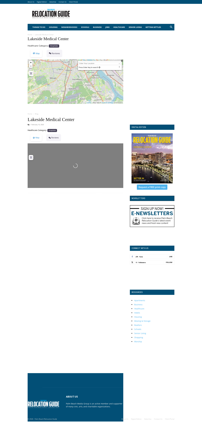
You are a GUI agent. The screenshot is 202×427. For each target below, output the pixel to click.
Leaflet (88, 103)
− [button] (31, 66)
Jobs (107, 27)
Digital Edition (42, 2)
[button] (171, 27)
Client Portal (73, 2)
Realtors (138, 325)
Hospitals (54, 46)
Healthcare (119, 27)
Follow (169, 262)
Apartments (139, 300)
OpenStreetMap (107, 103)
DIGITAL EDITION (139, 127)
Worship (138, 341)
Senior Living (135, 27)
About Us (31, 2)
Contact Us (62, 2)
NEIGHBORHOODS (69, 27)
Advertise (52, 2)
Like (170, 257)
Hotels (137, 312)
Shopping (138, 337)
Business (97, 27)
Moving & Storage (142, 321)
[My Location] (99, 67)
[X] (140, 405)
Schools (85, 27)
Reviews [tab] (56, 53)
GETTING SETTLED (153, 27)
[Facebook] (132, 405)
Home (30, 34)
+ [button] (31, 62)
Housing (53, 27)
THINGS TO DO (38, 27)
